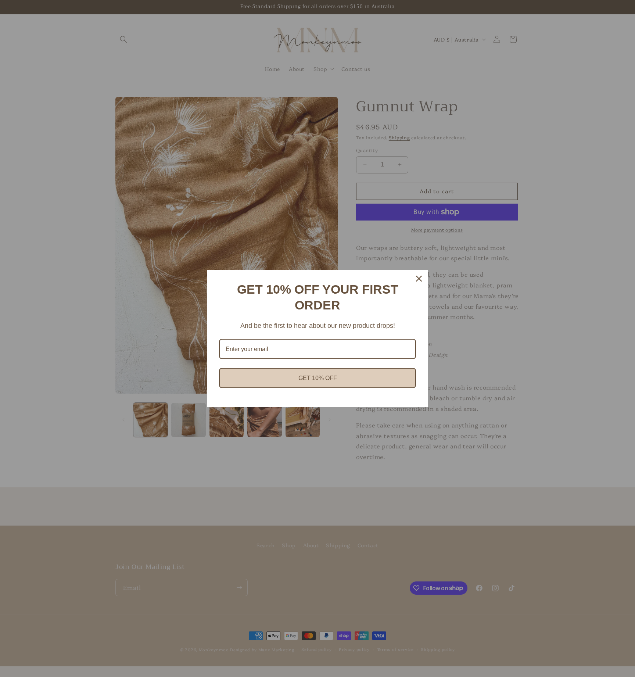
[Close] (419, 278)
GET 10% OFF (317, 378)
